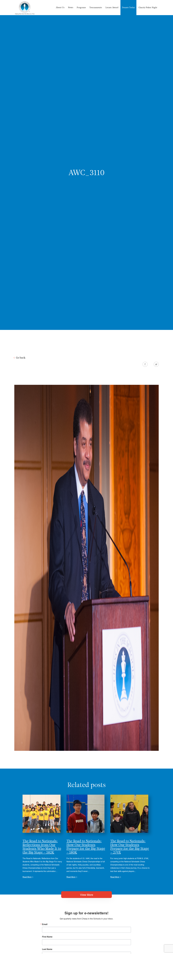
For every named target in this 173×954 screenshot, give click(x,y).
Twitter (156, 364)
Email (44, 924)
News (70, 7)
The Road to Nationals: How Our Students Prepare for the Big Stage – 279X (129, 846)
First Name (47, 937)
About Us (60, 7)
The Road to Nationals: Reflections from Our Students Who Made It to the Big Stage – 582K (42, 846)
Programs (81, 7)
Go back (20, 357)
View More (86, 895)
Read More (27, 877)
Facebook (145, 364)
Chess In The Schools (24, 8)
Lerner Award (111, 7)
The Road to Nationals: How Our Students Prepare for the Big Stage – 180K (85, 846)
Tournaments (95, 7)
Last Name (47, 949)
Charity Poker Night (147, 7)
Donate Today (128, 7)
